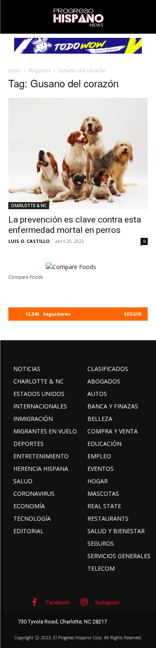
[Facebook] (34, 602)
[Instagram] (84, 602)
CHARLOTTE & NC (29, 205)
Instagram (107, 602)
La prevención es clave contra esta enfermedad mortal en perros (74, 225)
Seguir (133, 314)
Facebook (57, 602)
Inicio (14, 70)
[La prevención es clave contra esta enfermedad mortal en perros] (78, 153)
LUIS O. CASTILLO (29, 241)
